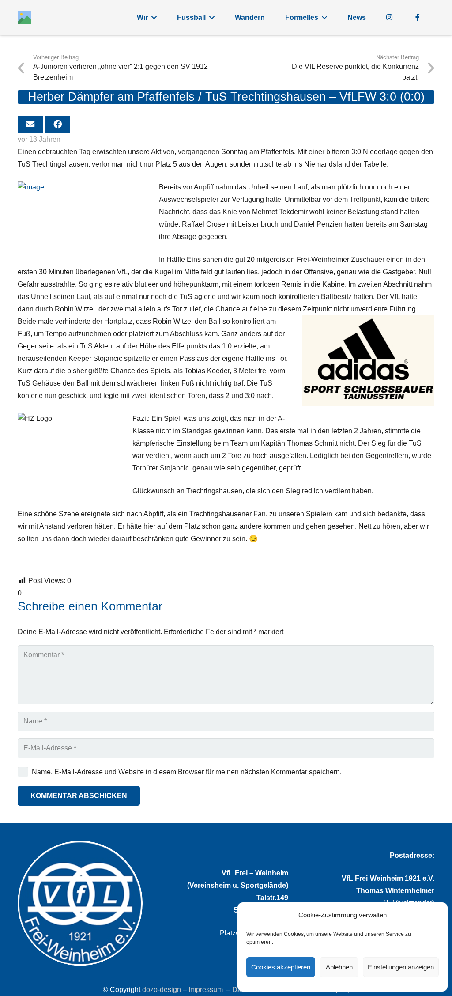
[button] (154, 17)
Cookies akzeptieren (280, 967)
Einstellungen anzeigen (401, 967)
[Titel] (24, 17)
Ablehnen (339, 967)
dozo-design (161, 989)
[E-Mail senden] (30, 124)
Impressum (205, 989)
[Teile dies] (57, 124)
